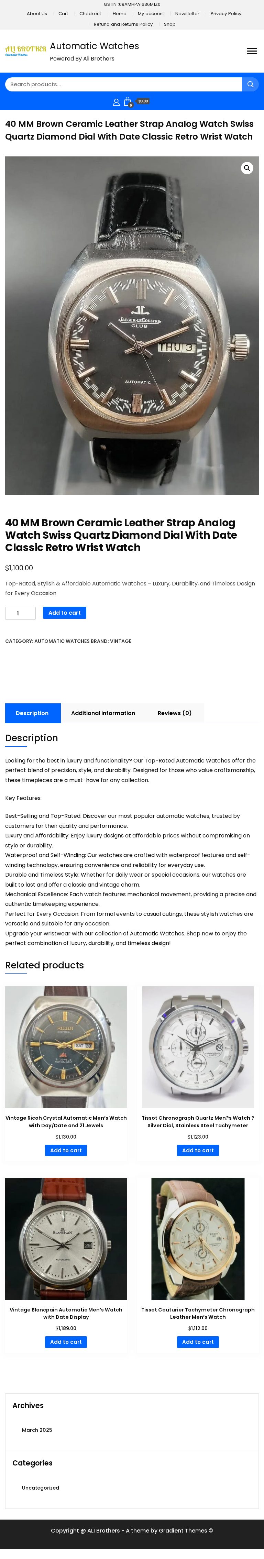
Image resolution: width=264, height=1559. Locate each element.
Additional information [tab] (103, 713)
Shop (170, 24)
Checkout (90, 13)
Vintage (120, 641)
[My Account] (116, 101)
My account (151, 13)
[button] (247, 168)
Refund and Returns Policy (123, 24)
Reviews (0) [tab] (175, 713)
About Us (37, 13)
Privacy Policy (226, 13)
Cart (63, 13)
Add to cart (64, 613)
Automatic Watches (94, 46)
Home (119, 13)
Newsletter (187, 13)
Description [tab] (32, 713)
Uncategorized (40, 1487)
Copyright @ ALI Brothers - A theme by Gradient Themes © (132, 1531)
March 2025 (37, 1430)
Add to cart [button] (66, 1150)
